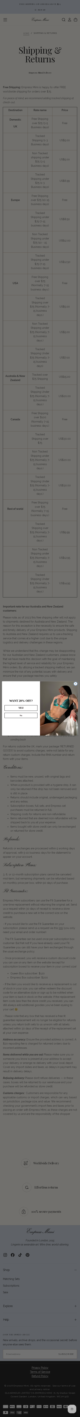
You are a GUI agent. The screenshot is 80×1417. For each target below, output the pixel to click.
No (21, 715)
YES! (21, 708)
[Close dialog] (75, 683)
